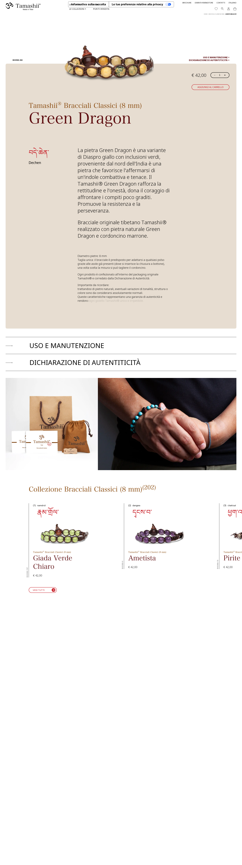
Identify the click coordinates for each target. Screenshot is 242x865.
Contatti (221, 3)
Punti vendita (101, 8)
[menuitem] (232, 3)
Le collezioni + (77, 8)
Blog (96, 4)
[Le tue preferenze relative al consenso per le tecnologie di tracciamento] (237, 860)
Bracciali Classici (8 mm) (216, 14)
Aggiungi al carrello (210, 87)
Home (206, 14)
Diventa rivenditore (204, 3)
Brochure (186, 3)
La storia (74, 4)
